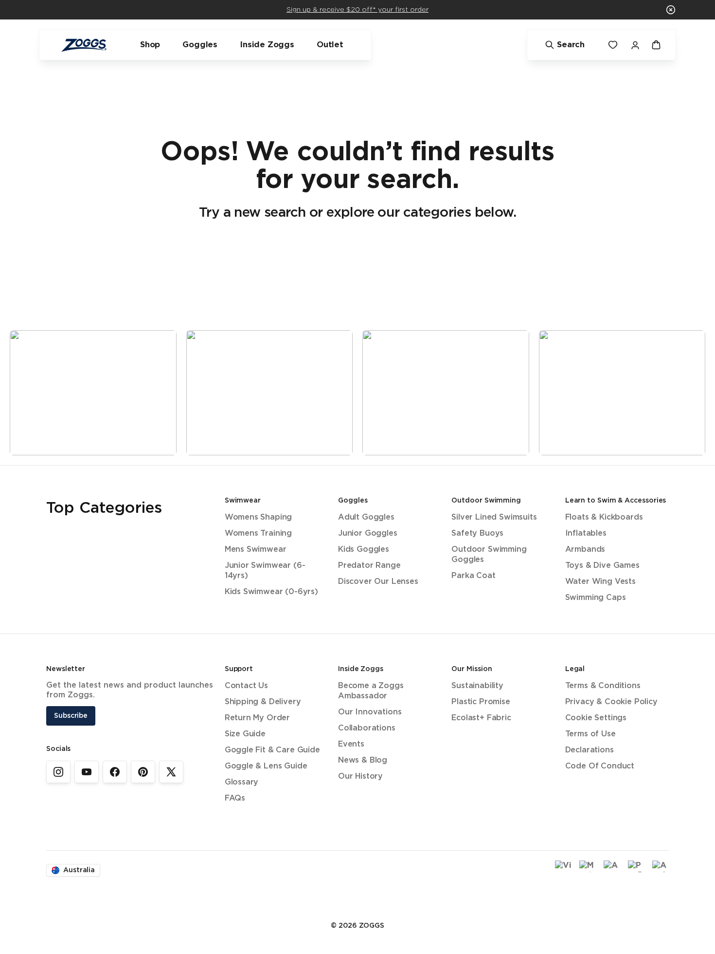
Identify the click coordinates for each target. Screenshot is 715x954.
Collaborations (366, 728)
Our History (360, 776)
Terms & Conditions (603, 686)
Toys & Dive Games (602, 565)
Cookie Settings (595, 718)
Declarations (589, 750)
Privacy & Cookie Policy (611, 702)
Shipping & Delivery (263, 702)
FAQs (235, 798)
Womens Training (258, 533)
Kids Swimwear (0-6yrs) (271, 592)
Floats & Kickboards (604, 517)
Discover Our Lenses (378, 581)
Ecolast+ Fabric (481, 718)
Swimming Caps (595, 597)
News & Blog (362, 760)
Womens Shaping (258, 517)
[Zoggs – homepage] (83, 45)
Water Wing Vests (600, 581)
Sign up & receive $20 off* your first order (357, 10)
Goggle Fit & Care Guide (272, 750)
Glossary (242, 782)
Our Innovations (369, 712)
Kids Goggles (363, 549)
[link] (58, 772)
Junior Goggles (367, 533)
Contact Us (246, 686)
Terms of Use (590, 734)
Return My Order (257, 718)
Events (351, 744)
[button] (670, 9)
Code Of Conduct (599, 766)
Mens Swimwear (255, 549)
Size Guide (245, 734)
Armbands (585, 549)
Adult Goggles (366, 517)
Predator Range (369, 565)
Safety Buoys (477, 533)
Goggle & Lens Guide (266, 766)
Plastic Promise (480, 702)
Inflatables (586, 533)
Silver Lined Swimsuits (493, 517)
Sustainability (477, 686)
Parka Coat (473, 576)
